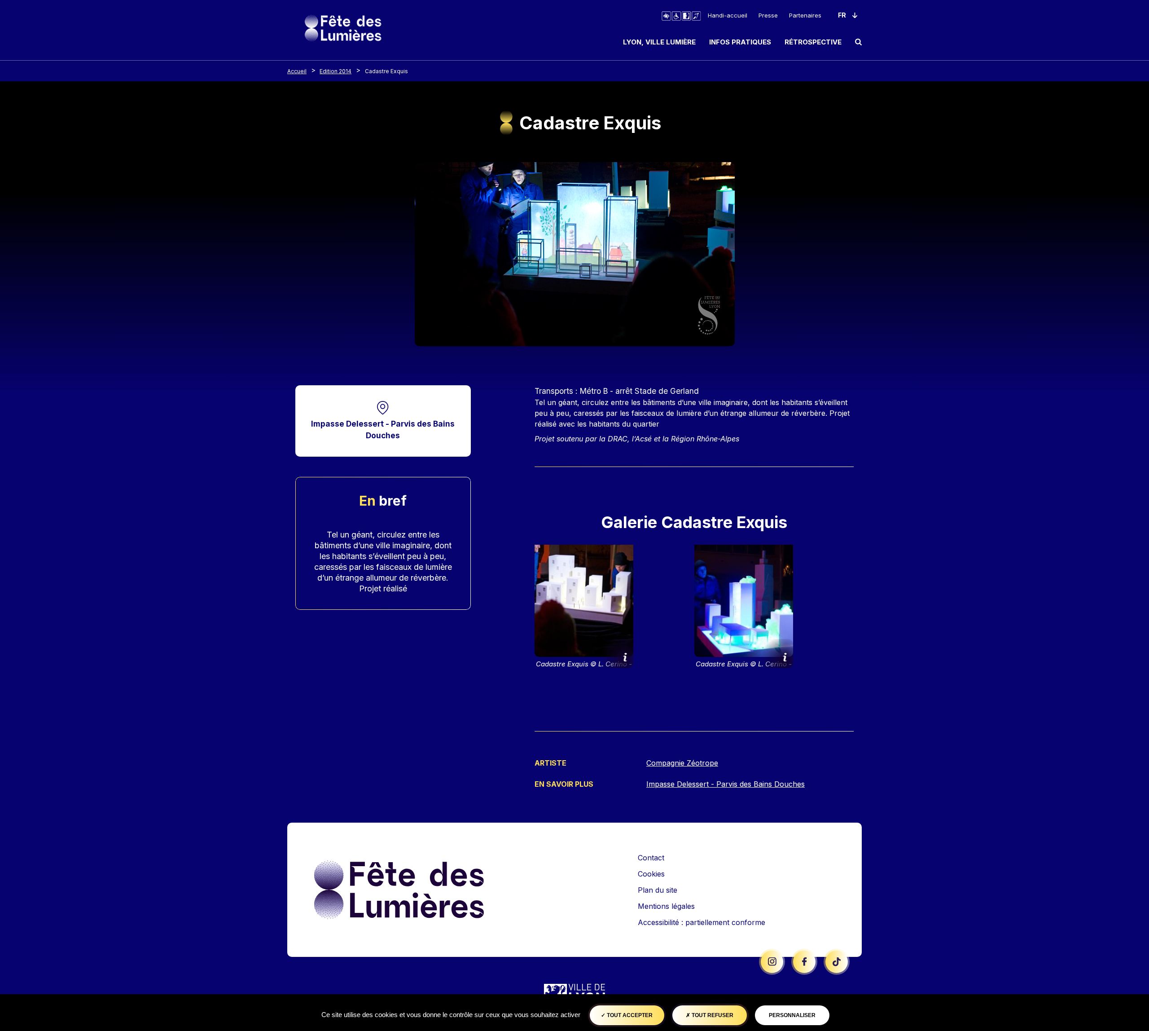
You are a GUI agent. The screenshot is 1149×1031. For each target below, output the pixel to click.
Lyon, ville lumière (659, 42)
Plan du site (657, 890)
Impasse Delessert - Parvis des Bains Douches (383, 429)
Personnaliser (792, 1015)
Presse (768, 15)
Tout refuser (711, 1015)
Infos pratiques (740, 42)
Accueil (297, 71)
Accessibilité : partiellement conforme (701, 922)
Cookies (651, 873)
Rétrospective (813, 42)
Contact (651, 857)
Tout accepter (629, 1015)
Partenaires (805, 15)
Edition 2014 (335, 71)
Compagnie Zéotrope (682, 762)
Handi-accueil (727, 15)
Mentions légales (666, 906)
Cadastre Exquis (386, 71)
